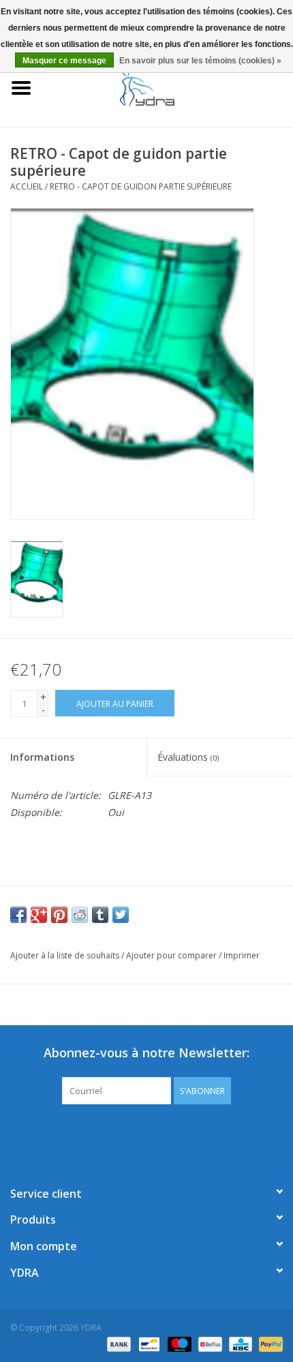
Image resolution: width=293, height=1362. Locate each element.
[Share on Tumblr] (100, 915)
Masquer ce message (64, 60)
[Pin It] (59, 915)
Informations (42, 757)
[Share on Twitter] (120, 915)
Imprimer (241, 955)
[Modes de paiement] (117, 1343)
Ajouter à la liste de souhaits (64, 955)
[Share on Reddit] (80, 915)
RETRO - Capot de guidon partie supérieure (141, 186)
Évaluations (188, 757)
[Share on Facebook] (18, 915)
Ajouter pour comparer (172, 955)
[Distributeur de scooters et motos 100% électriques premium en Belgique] (167, 86)
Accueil (26, 186)
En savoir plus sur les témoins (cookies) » (200, 60)
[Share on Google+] (39, 915)
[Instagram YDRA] (195, 1132)
